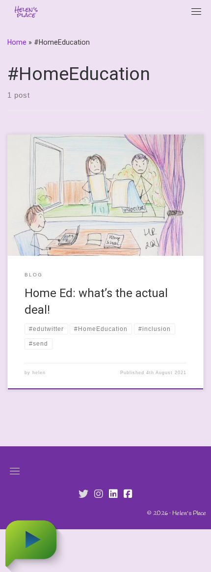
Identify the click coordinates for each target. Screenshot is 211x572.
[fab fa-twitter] (83, 494)
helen (39, 372)
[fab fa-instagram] (98, 494)
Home (16, 42)
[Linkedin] (113, 494)
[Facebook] (128, 494)
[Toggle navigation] (196, 11)
